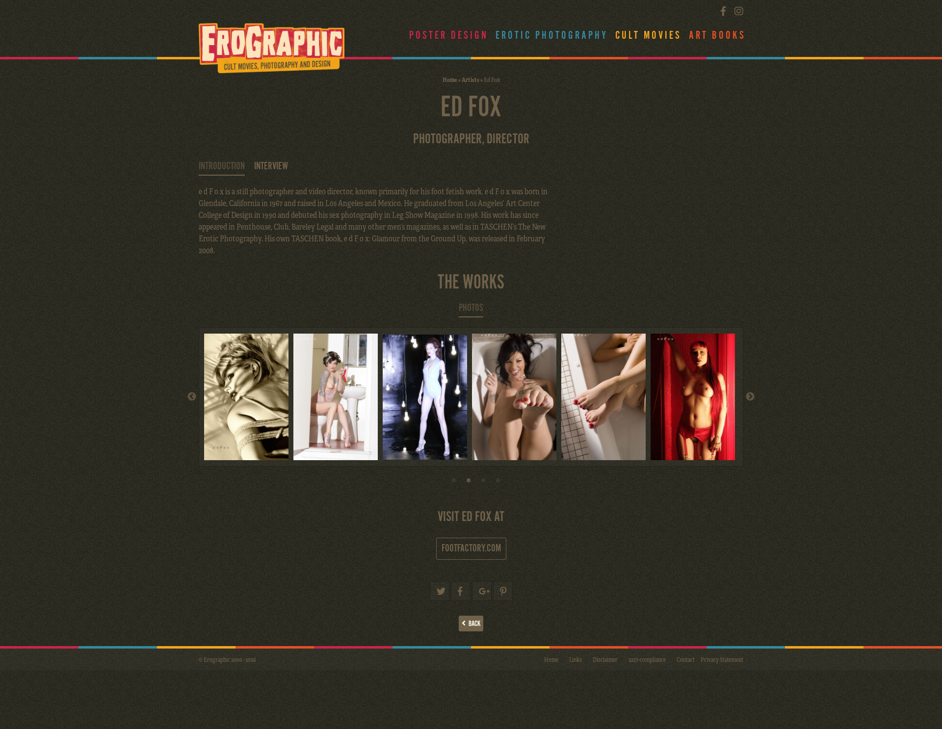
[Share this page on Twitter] (439, 591)
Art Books (717, 35)
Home (450, 79)
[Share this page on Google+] (482, 591)
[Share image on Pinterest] (503, 591)
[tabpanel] (248, 397)
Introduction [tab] (222, 166)
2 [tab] (468, 483)
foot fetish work (456, 191)
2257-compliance (647, 659)
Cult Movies (648, 35)
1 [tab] (454, 483)
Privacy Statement (722, 659)
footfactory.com (471, 548)
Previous (192, 397)
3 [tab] (483, 483)
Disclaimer (605, 659)
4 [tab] (498, 483)
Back (473, 623)
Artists (470, 79)
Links (575, 659)
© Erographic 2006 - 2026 (227, 659)
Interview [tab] (271, 166)
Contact (686, 659)
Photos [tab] (471, 308)
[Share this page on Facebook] (461, 591)
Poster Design (448, 35)
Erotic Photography (552, 35)
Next (750, 397)
